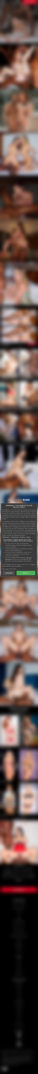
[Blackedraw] (19, 500)
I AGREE (25, 573)
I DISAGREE (9, 573)
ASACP (28, 537)
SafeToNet (22, 537)
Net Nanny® (14, 537)
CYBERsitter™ (6, 537)
